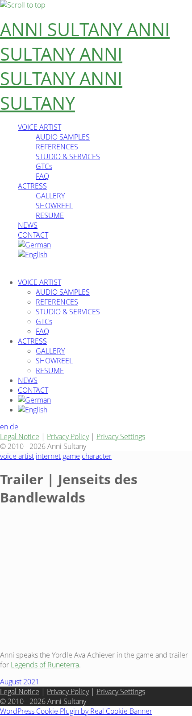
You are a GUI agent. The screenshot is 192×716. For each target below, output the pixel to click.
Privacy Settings (120, 436)
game (71, 456)
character (97, 456)
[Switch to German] (34, 245)
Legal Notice (19, 436)
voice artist (17, 456)
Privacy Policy (68, 436)
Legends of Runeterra (45, 665)
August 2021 (19, 682)
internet (48, 456)
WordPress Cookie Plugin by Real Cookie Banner (76, 711)
